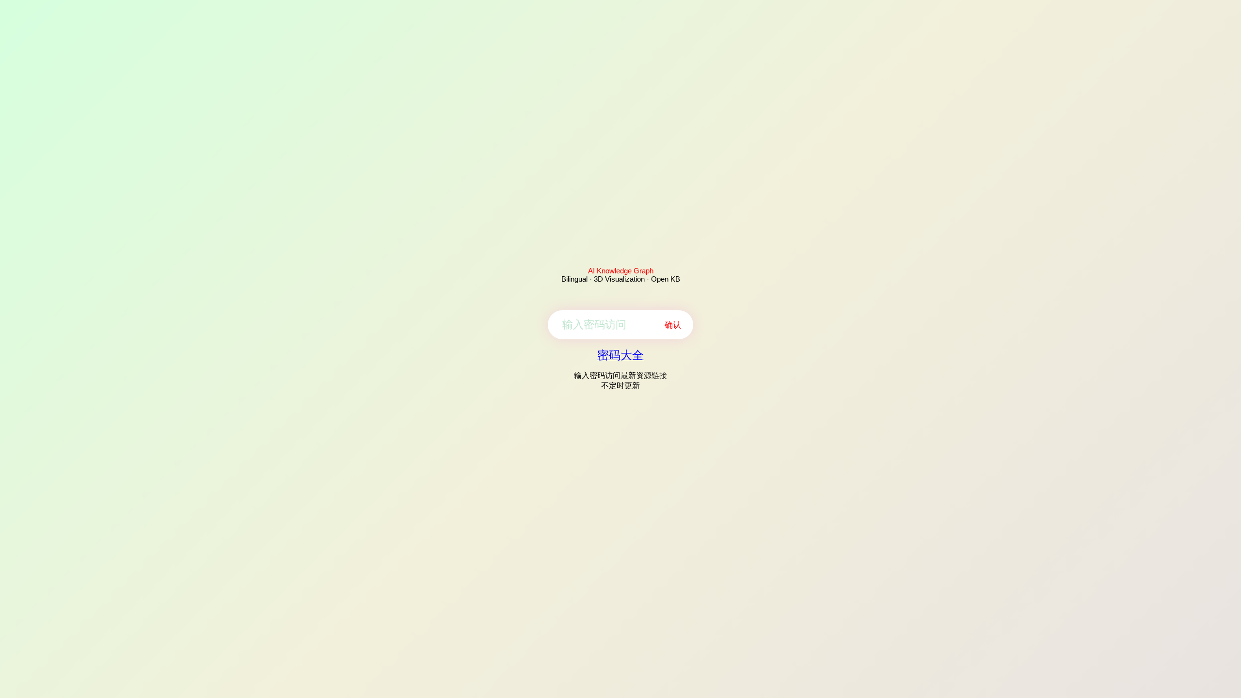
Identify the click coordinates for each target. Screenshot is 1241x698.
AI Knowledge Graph (620, 271)
